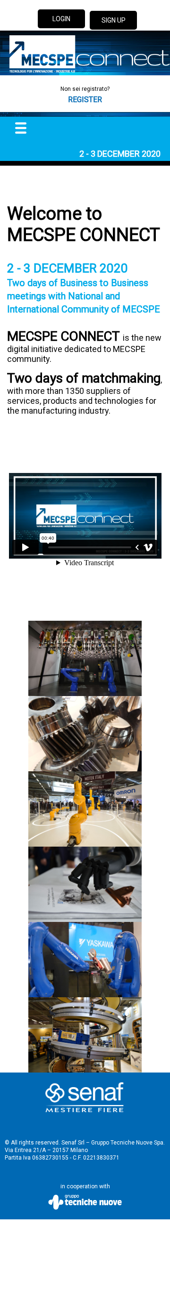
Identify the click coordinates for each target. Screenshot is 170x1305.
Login (61, 19)
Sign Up (114, 20)
